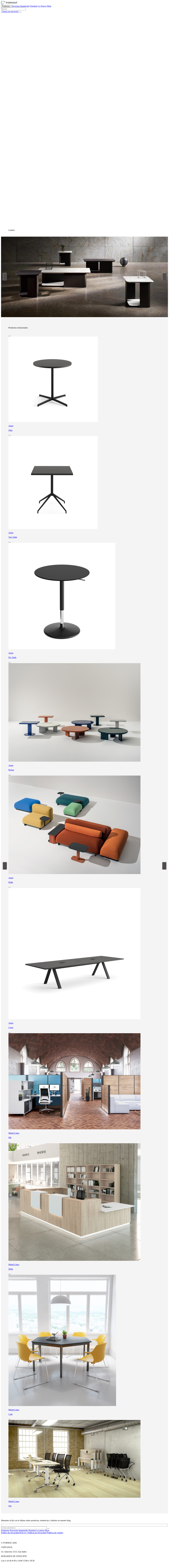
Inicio (134, 39)
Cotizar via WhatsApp (150, 86)
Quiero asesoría (121, 85)
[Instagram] (9, 1538)
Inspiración (24, 6)
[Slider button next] (164, 276)
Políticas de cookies (55, 1533)
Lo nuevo (40, 1530)
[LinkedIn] (4, 1538)
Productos (6, 6)
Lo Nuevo (42, 6)
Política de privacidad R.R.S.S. (14, 1533)
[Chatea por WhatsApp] (4, 19)
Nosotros (33, 6)
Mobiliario (137, 44)
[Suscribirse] (48, 1528)
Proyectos (15, 6)
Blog (49, 6)
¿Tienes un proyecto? (10, 11)
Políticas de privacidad (36, 1533)
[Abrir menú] (20, 12)
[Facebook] (14, 1538)
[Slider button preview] (5, 276)
